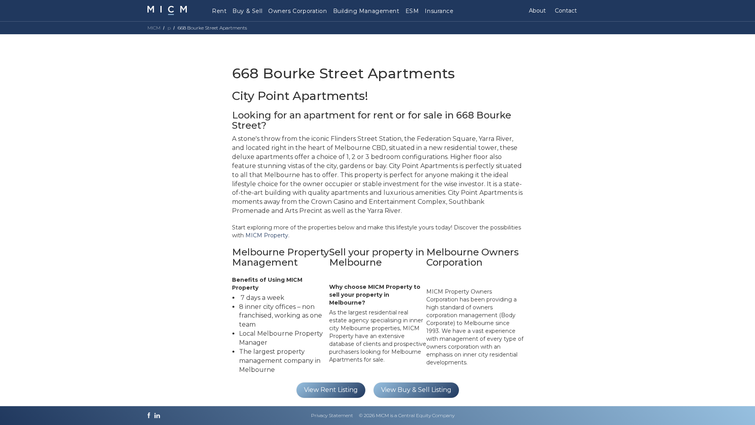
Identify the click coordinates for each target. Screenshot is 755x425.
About (537, 10)
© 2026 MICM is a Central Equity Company (407, 415)
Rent (219, 11)
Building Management (366, 11)
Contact (566, 10)
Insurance (439, 11)
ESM (412, 11)
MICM (153, 28)
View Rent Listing (331, 390)
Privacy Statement (332, 415)
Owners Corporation (297, 11)
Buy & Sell (247, 11)
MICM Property (266, 235)
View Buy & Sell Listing (416, 390)
